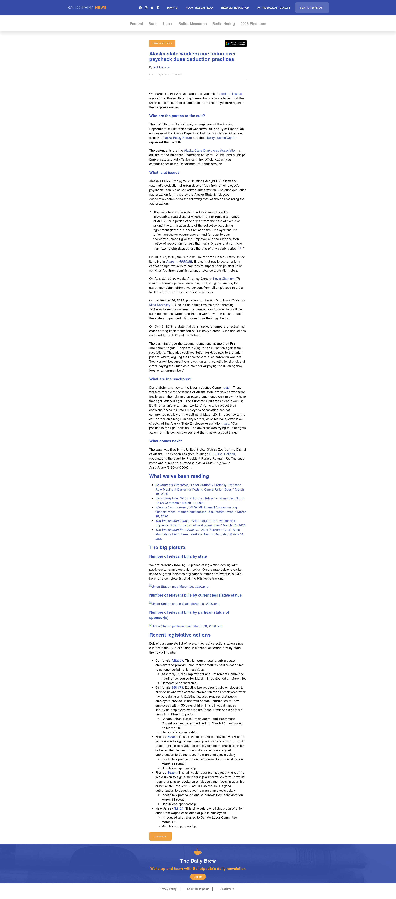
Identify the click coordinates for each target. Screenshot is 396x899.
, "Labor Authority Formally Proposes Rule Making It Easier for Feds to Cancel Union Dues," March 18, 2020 (199, 489)
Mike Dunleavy (159, 304)
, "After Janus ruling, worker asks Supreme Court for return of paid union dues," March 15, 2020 (200, 522)
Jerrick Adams (161, 67)
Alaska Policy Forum (177, 137)
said (227, 387)
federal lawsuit (231, 93)
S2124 (178, 808)
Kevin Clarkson (224, 278)
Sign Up (198, 876)
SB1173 (177, 687)
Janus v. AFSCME (179, 261)
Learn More (160, 836)
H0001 (172, 736)
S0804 (171, 772)
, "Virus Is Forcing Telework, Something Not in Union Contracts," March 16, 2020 (199, 500)
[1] (239, 247)
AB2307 (177, 660)
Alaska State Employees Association (210, 150)
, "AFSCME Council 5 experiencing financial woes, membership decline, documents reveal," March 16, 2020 (200, 511)
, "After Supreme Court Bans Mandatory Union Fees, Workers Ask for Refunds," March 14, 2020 (199, 534)
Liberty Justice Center (221, 137)
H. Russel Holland (222, 454)
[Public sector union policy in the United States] (178, 586)
